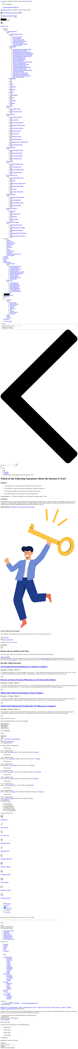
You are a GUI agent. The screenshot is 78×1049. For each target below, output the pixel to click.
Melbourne (9, 983)
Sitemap (69, 1007)
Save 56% (3, 1)
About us (9, 249)
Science (11, 84)
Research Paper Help (12, 208)
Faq (8, 248)
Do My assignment (17, 37)
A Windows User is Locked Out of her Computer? (23, 507)
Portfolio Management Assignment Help (22, 55)
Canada (5, 991)
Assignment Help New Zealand (17, 227)
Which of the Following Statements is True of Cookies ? (22, 693)
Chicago (9, 980)
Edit (33, 917)
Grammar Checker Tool (15, 269)
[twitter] (1, 1006)
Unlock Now (5, 637)
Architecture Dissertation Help (17, 197)
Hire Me (37, 752)
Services (6, 28)
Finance (12, 92)
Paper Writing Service (15, 213)
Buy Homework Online (15, 136)
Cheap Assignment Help (19, 39)
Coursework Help (11, 147)
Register (3, 26)
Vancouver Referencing (15, 291)
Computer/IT (13, 86)
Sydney (8, 984)
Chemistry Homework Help (16, 128)
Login (6, 26)
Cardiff (8, 962)
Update (2, 1046)
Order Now (29, 1)
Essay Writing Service (12, 175)
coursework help (12, 659)
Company (9, 299)
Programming (10, 161)
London (9, 965)
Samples (6, 256)
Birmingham (10, 968)
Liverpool (9, 969)
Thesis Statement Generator (16, 273)
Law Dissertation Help (15, 200)
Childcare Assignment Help (19, 68)
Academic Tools (11, 263)
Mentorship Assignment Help (20, 50)
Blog (5, 259)
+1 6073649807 (6, 1003)
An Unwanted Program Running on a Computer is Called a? (24, 667)
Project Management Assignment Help (22, 56)
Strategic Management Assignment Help (22, 61)
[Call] (1, 4)
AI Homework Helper (15, 277)
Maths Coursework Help (16, 158)
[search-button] (16, 17)
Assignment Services (12, 31)
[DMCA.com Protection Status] (9, 1008)
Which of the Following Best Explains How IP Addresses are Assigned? (28, 706)
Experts (5, 947)
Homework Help (11, 114)
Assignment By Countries (13, 222)
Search (5, 327)
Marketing (12, 103)
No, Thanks (3, 645)
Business (12, 97)
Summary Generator (15, 274)
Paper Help (12, 211)
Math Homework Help (15, 131)
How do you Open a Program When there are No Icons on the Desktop (28, 680)
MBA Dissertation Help (15, 205)
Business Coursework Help (16, 150)
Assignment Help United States (17, 236)
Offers (8, 316)
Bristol (8, 961)
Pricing (8, 315)
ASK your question (5, 657)
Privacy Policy (32, 1007)
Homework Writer (14, 120)
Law (11, 81)
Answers (9, 317)
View (2, 676)
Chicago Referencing (15, 288)
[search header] (4, 298)
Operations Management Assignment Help (23, 53)
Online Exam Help (17, 45)
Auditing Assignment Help (19, 66)
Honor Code (47, 1007)
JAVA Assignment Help (15, 166)
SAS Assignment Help (18, 60)
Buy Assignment (17, 38)
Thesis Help (9, 106)
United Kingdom (8, 957)
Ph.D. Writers (12, 739)
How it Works (10, 244)
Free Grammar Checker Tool (14, 254)
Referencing (10, 280)
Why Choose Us (11, 251)
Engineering (13, 100)
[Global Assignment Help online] (11, 12)
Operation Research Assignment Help (22, 52)
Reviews (9, 245)
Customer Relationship (18, 71)
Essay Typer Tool (14, 270)
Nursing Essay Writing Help (16, 191)
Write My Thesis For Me (16, 111)
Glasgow (9, 964)
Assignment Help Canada (16, 225)
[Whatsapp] (3, 4)
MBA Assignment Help (18, 77)
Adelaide (9, 987)
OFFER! (3, 10)
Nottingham (9, 966)
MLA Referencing (14, 284)
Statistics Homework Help (16, 144)
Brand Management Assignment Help (22, 67)
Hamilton (9, 998)
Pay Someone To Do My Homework (19, 142)
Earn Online (8, 293)
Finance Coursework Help (16, 155)
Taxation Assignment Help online (21, 64)
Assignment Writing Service (19, 41)
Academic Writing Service (16, 34)
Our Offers (6, 951)
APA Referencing (14, 283)
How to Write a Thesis (15, 108)
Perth (8, 986)
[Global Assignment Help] (9, 15)
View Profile (11, 752)
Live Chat (7, 912)
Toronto (9, 993)
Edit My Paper (13, 216)
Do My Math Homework (16, 139)
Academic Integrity (55, 1007)
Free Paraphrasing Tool (15, 266)
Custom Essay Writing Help (16, 186)
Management (13, 46)
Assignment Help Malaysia (16, 230)
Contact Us (9, 252)
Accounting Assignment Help (20, 44)
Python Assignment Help (16, 172)
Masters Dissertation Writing (16, 202)
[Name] (16, 465)
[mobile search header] (1, 14)
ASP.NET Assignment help (16, 164)
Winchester (9, 958)
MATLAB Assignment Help (16, 169)
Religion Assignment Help (19, 59)
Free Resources (7, 262)
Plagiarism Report (8, 741)
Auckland (9, 997)
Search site (4, 325)
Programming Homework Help (17, 125)
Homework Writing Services (16, 122)
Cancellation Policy (13, 1007)
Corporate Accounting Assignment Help (22, 70)
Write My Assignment (18, 42)
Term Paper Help (14, 219)
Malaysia (6, 990)
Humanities (12, 89)
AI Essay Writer (10, 255)
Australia (6, 982)
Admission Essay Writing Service (18, 183)
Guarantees (9, 247)
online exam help (45, 658)
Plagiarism (8, 903)
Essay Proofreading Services (16, 178)
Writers (8, 240)
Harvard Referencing (15, 285)
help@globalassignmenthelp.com (10, 7)
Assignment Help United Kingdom (18, 233)
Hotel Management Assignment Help (22, 75)
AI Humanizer (13, 278)
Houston (9, 979)
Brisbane (9, 989)
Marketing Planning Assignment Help (22, 49)
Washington (9, 976)
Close (11, 327)
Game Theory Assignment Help (20, 74)
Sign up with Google (7, 639)
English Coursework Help (16, 153)
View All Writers (5, 799)
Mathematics (13, 78)
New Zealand (7, 994)
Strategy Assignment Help (19, 63)
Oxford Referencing (14, 289)
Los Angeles (10, 978)
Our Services (10, 241)
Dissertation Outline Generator (17, 271)
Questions (6, 258)
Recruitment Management (19, 57)
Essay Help (12, 180)
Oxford (8, 971)
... (66, 673)
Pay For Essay (13, 189)
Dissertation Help (11, 194)
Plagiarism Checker (14, 267)
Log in (15, 642)
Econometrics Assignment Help (20, 73)
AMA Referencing (14, 287)
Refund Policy (4, 1007)
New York (9, 975)
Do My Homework (14, 133)
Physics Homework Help (16, 117)
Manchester (9, 960)
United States (7, 973)
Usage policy (40, 1007)
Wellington (9, 995)
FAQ (11, 309)
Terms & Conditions (23, 1007)
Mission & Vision (11, 242)
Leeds (8, 972)
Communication (13, 95)
